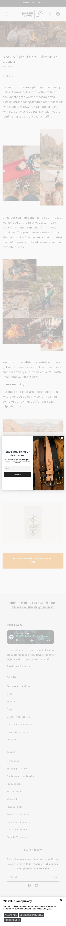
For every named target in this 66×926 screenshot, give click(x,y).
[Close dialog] (62, 438)
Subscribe (17, 474)
